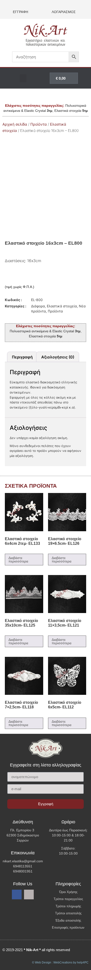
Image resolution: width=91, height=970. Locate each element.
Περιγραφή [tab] (22, 357)
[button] (23, 78)
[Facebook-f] (17, 894)
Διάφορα (38, 306)
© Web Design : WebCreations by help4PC (60, 962)
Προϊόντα (38, 124)
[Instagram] (29, 894)
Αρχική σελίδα (14, 124)
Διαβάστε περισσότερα (18, 559)
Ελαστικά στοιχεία (62, 306)
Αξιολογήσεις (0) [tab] (57, 357)
